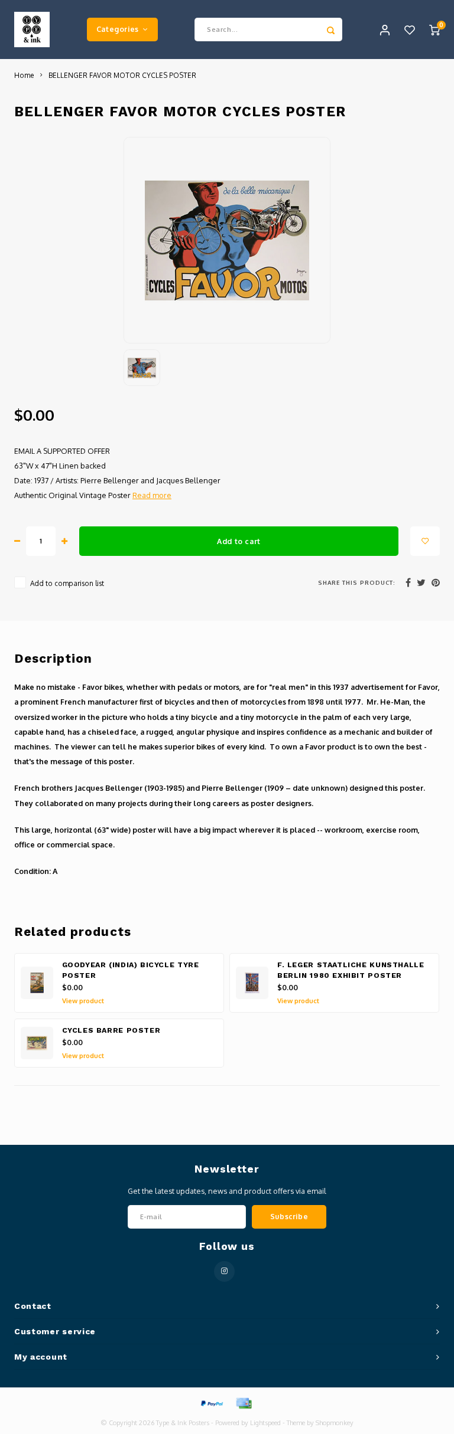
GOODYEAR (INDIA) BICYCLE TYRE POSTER (130, 970)
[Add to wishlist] (425, 541)
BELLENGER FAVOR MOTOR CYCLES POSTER (122, 75)
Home (24, 75)
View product (83, 1001)
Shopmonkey (335, 1423)
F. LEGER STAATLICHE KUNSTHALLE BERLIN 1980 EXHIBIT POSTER (350, 970)
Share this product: (356, 582)
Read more (151, 495)
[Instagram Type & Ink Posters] (224, 1271)
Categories (117, 29)
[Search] (330, 29)
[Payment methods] (211, 1402)
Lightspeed (265, 1423)
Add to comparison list (67, 583)
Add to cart (239, 541)
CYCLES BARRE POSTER (111, 1030)
